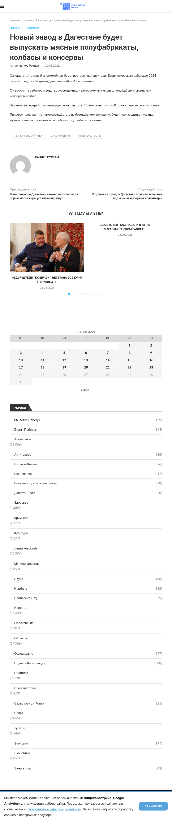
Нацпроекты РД (88, 598)
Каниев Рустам (28, 65)
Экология (88, 743)
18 (42, 367)
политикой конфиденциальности (55, 809)
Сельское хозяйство (88, 703)
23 (151, 367)
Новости (20, 607)
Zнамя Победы (88, 429)
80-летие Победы (88, 420)
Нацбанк (88, 588)
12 (64, 360)
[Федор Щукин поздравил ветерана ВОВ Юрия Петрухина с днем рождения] (47, 247)
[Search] (170, 6)
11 (42, 360)
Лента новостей (25, 548)
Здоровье (21, 502)
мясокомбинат (60, 135)
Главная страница (21, 20)
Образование (24, 623)
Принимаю (153, 806)
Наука (88, 579)
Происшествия (25, 688)
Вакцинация (88, 474)
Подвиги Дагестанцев (88, 663)
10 (21, 360)
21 (108, 367)
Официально (88, 653)
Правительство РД (88, 135)
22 (129, 367)
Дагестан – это (88, 493)
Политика (21, 673)
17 (21, 367)
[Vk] (155, 6)
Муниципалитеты (26, 563)
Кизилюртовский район (28, 135)
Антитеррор (88, 454)
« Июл (85, 390)
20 (86, 367)
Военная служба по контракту (88, 483)
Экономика (22, 753)
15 (129, 360)
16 (151, 360)
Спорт (18, 713)
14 (108, 360)
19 (64, 367)
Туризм (19, 728)
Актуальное (22, 439)
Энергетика (88, 768)
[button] (15, 258)
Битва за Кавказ (88, 464)
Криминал (21, 518)
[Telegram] (159, 6)
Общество (21, 638)
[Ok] (163, 6)
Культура (21, 533)
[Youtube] (150, 6)
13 (86, 360)
